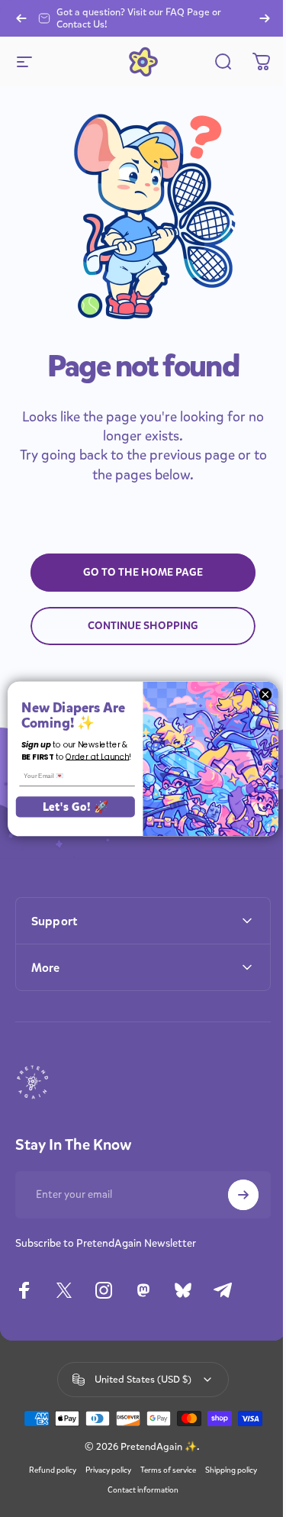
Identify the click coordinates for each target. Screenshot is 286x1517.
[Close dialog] (254, 694)
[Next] (264, 18)
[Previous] (21, 18)
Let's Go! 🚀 (64, 806)
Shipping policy (226, 1504)
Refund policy (47, 1504)
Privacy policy (103, 1504)
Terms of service (163, 1504)
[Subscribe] (232, 1189)
